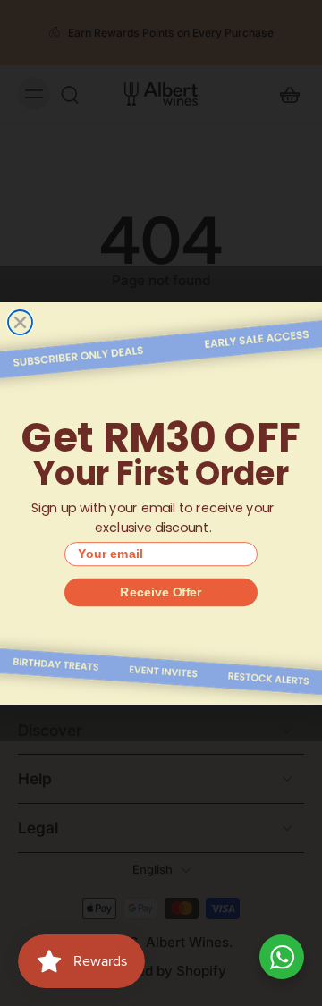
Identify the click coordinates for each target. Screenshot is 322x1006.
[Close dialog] (20, 322)
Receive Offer (161, 590)
